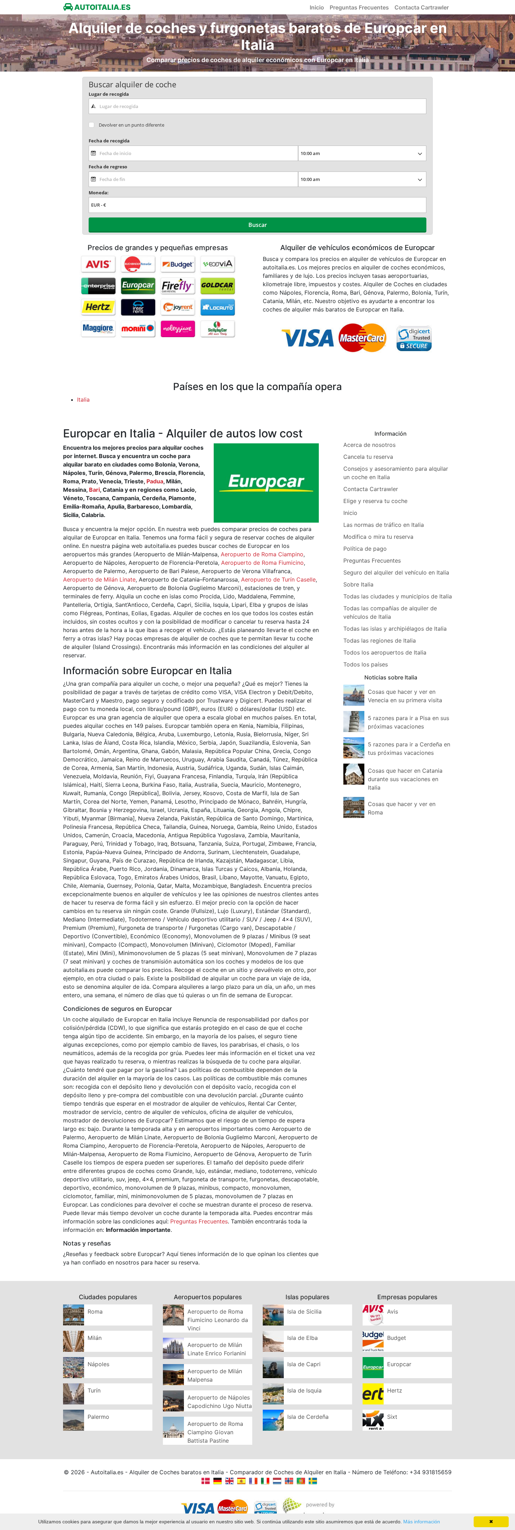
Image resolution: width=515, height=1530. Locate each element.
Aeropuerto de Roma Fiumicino (262, 562)
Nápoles (98, 1364)
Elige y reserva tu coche (375, 500)
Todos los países (365, 664)
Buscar (257, 225)
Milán (95, 1337)
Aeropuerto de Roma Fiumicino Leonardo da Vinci (217, 1320)
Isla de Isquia (304, 1390)
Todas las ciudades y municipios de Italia (397, 596)
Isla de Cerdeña (308, 1416)
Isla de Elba (302, 1337)
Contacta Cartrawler (421, 7)
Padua (154, 481)
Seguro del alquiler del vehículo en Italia (396, 572)
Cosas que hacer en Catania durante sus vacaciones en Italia (405, 779)
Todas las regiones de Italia (379, 640)
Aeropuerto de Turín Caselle (278, 579)
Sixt (392, 1416)
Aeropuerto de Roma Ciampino (262, 554)
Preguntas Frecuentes (359, 7)
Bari (94, 489)
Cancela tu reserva (368, 456)
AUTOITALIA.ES (102, 7)
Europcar (399, 1364)
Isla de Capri (304, 1364)
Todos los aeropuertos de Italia (384, 652)
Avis (392, 1311)
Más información (421, 1521)
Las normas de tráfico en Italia (383, 524)
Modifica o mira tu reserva (378, 536)
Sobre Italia (358, 584)
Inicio (317, 7)
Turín (94, 1390)
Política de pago (365, 548)
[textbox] (257, 106)
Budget (396, 1337)
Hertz (394, 1390)
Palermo (98, 1416)
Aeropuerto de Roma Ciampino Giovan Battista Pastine (215, 1432)
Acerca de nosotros (369, 444)
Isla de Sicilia (304, 1311)
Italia (83, 399)
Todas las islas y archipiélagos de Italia (395, 628)
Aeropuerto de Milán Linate (99, 579)
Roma (95, 1311)
